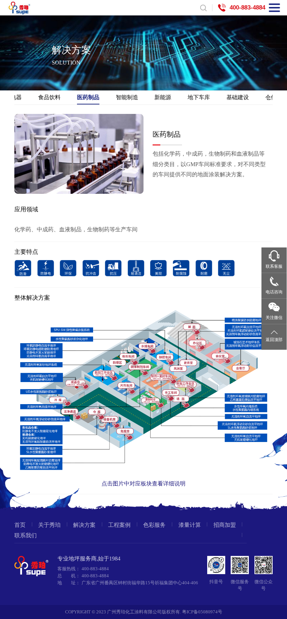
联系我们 (25, 535)
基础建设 (237, 97)
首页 (20, 525)
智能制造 (127, 97)
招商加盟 (225, 525)
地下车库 (199, 97)
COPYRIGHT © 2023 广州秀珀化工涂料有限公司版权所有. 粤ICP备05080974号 (143, 612)
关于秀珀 (49, 525)
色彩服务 (154, 525)
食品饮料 (49, 97)
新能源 (162, 97)
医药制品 (88, 97)
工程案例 (119, 525)
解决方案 (84, 525)
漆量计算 (189, 525)
